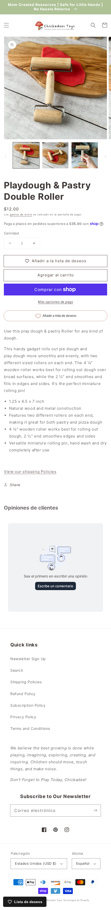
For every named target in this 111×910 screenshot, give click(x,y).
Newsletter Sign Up (28, 659)
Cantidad (11, 233)
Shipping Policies (26, 682)
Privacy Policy (23, 717)
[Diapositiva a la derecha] (105, 156)
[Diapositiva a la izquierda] (5, 156)
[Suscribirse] (95, 810)
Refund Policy (23, 694)
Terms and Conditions (30, 728)
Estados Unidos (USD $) (35, 863)
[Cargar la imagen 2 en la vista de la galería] (55, 155)
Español (83, 863)
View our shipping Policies (30, 471)
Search (16, 670)
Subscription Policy (27, 705)
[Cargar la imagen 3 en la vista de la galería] (84, 155)
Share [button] (15, 485)
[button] (6, 25)
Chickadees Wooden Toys (47, 900)
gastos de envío (21, 214)
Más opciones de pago (55, 302)
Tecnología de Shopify (76, 900)
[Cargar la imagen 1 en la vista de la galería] (26, 155)
